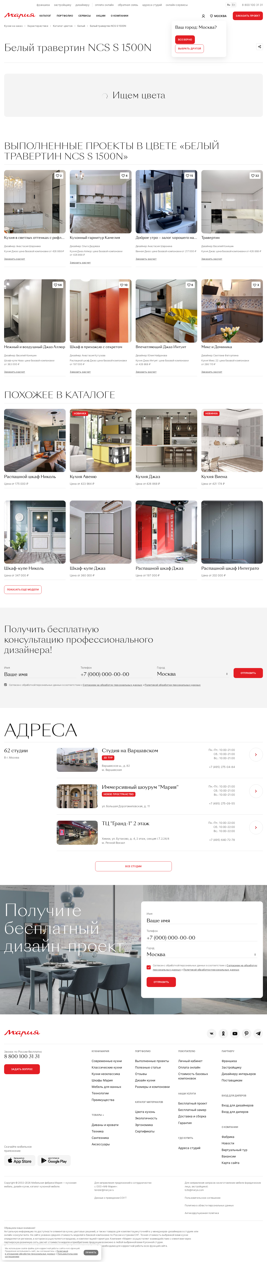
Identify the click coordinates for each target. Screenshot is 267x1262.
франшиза (43, 4)
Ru (228, 4)
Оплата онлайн (189, 1067)
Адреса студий (189, 1148)
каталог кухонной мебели (44, 1186)
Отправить (248, 673)
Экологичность (146, 1118)
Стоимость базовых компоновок (193, 1076)
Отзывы (141, 1074)
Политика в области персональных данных (209, 1205)
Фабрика (228, 1137)
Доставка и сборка (192, 1116)
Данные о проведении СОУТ (110, 1197)
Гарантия (185, 1123)
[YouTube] (235, 1033)
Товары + (98, 1114)
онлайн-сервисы (177, 4)
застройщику (62, 4)
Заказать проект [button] (248, 15)
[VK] (211, 1033)
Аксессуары (101, 1144)
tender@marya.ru (104, 1190)
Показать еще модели (23, 589)
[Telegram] (258, 1033)
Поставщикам (232, 1080)
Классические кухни (107, 1067)
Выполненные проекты (152, 1061)
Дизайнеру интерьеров (239, 1074)
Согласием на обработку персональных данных (112, 684)
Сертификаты (145, 1131)
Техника (98, 1131)
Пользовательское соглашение (202, 1197)
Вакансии (229, 1156)
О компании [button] (119, 15)
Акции (100, 15)
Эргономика (144, 1125)
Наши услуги (187, 1093)
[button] (218, 16)
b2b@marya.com (194, 1190)
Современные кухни (107, 1061)
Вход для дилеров (234, 1095)
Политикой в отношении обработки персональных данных (36, 1252)
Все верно (185, 39)
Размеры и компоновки (152, 1087)
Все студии (133, 866)
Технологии (100, 1093)
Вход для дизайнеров (238, 1105)
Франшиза (229, 1061)
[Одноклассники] (223, 1033)
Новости (228, 1143)
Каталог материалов (149, 1102)
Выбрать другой (189, 48)
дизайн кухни (21, 1186)
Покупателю (186, 1051)
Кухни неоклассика (106, 1074)
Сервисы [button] (84, 15)
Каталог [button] (45, 15)
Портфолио (143, 1051)
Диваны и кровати (105, 1125)
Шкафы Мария (102, 1080)
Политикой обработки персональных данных (173, 684)
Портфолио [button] (65, 15)
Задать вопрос (22, 1069)
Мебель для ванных (106, 1087)
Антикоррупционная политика (202, 1213)
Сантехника (100, 1138)
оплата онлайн (104, 4)
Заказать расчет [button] (14, 258)
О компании (230, 1127)
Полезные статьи (148, 1067)
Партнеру (228, 1051)
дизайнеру (82, 4)
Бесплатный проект (192, 1103)
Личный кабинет (190, 1061)
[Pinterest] (246, 1033)
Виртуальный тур (234, 1150)
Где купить (185, 1138)
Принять (91, 1252)
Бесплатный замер (192, 1110)
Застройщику (232, 1067)
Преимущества (103, 1100)
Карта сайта (230, 1163)
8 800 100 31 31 (252, 4)
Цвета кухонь (145, 1112)
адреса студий (152, 4)
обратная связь (128, 4)
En (233, 4)
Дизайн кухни (145, 1080)
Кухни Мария (100, 1051)
